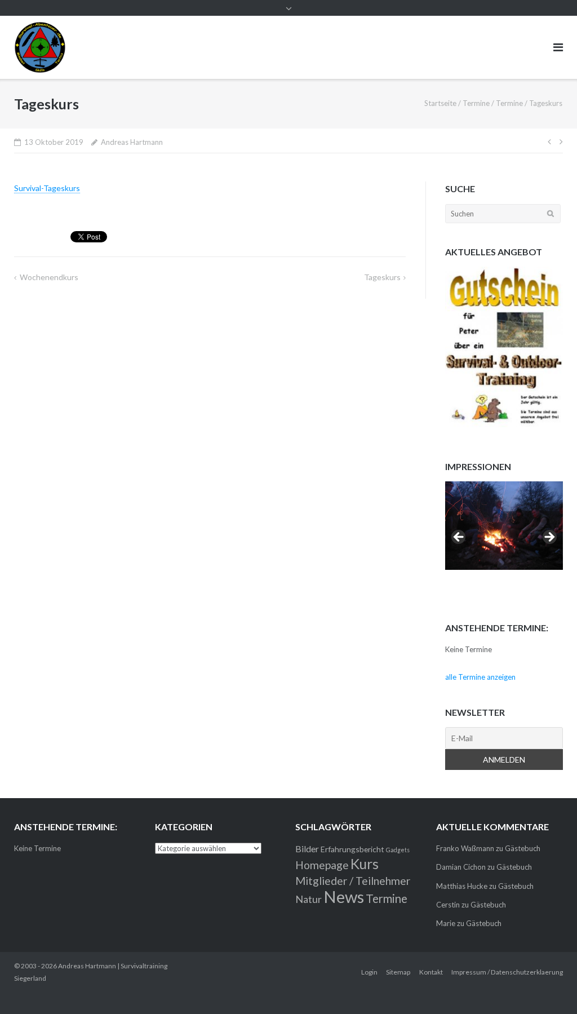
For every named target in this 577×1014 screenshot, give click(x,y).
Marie (445, 923)
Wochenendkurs (49, 277)
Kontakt (431, 972)
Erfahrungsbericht (352, 849)
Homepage (322, 864)
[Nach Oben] (549, 987)
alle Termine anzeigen (480, 676)
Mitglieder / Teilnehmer (352, 880)
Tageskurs (382, 277)
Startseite (440, 103)
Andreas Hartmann (132, 142)
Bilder (307, 848)
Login (369, 972)
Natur (308, 899)
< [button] (459, 537)
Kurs (364, 864)
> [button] (548, 537)
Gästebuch (522, 848)
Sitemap (398, 972)
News (343, 896)
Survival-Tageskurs (47, 188)
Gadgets (398, 849)
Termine (476, 103)
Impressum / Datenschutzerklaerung (507, 972)
